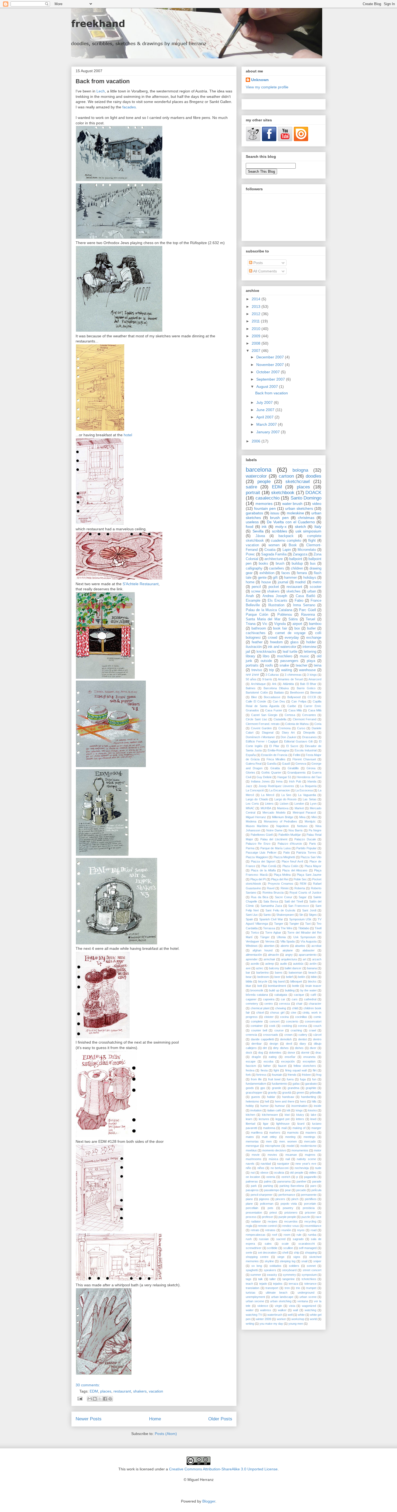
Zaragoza (300, 554)
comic (317, 1016)
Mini (314, 817)
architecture (273, 559)
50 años (251, 679)
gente (262, 578)
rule (299, 1234)
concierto (292, 1021)
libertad (250, 1123)
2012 (256, 314)
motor (317, 1150)
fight (276, 1070)
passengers (289, 661)
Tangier (294, 923)
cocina (284, 1016)
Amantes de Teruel (290, 679)
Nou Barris (295, 830)
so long (256, 1265)
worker (281, 1319)
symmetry (289, 1274)
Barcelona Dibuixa (276, 688)
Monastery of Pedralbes (280, 821)
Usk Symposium (304, 937)
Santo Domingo (306, 498)
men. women (288, 1141)
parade (316, 1181)
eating (273, 1056)
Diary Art (288, 732)
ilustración (254, 647)
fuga (303, 1079)
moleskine (295, 513)
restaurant (122, 1391)
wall (295, 1310)
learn (249, 1119)
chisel (260, 1012)
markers (274, 1132)
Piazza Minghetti (284, 857)
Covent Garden (261, 728)
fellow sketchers (305, 1065)
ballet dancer (293, 968)
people (264, 481)
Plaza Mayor (313, 866)
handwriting (308, 1096)
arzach (316, 959)
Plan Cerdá (268, 866)
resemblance (312, 1225)
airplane (287, 950)
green (300, 1092)
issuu (274, 513)
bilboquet (296, 981)
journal (283, 582)
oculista (279, 1172)
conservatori (313, 1021)
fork (248, 1074)
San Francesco (298, 905)
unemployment (255, 1296)
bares (278, 972)
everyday (292, 638)
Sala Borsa (270, 901)
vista (292, 1305)
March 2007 (267, 424)
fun (314, 1079)
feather (257, 642)
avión (313, 963)
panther (302, 1181)
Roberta (299, 888)
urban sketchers (299, 508)
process (251, 1216)
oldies (313, 1172)
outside (266, 661)
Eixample (253, 600)
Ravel (270, 888)
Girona (311, 768)
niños (260, 1168)
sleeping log (287, 1261)
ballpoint (295, 559)
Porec (250, 554)
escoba (268, 1061)
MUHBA (266, 808)
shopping (311, 1252)
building (290, 990)
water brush (292, 503)
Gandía (272, 763)
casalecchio (267, 498)
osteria (270, 1176)
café (313, 994)
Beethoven (297, 692)
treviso (256, 670)
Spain (249, 919)
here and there (284, 1101)
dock (249, 1052)
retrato (255, 1230)
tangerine (288, 1279)
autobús (298, 963)
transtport (271, 1288)
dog (260, 1052)
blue (248, 985)
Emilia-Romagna (278, 750)
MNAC (250, 808)
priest (273, 1212)
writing (250, 1323)
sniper (317, 1261)
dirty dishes (281, 1048)
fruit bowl (274, 1079)
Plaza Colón (290, 866)
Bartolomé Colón (257, 692)
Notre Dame (274, 830)
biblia (249, 981)
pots (270, 1208)
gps (262, 1088)
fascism (251, 1065)
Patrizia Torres (306, 852)
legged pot (282, 1119)
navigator (283, 1163)
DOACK (313, 492)
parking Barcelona (292, 1185)
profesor (267, 1216)
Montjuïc (310, 821)
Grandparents (296, 772)
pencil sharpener (262, 1194)
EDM (94, 1391)
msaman (291, 1154)
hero (303, 1101)
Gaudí (286, 763)
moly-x (281, 526)
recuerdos (291, 1221)
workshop (297, 1319)
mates (250, 1136)
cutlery (302, 1034)
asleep (269, 963)
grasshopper (254, 1092)
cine (293, 1012)
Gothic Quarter (271, 772)
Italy (317, 526)
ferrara (302, 573)
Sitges (313, 914)
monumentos (299, 1150)
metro (316, 582)
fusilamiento (279, 1083)
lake (313, 1114)
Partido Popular (306, 848)
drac (318, 1052)
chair (299, 1003)
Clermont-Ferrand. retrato (263, 723)
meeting (290, 1136)
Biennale (315, 692)
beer (277, 976)
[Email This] (89, 1398)
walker (282, 1310)
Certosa (290, 715)
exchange (313, 638)
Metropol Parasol (304, 812)
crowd (272, 638)
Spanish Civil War (271, 919)
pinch (294, 1199)
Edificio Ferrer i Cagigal (262, 741)
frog (318, 1074)
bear (249, 976)
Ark (274, 683)
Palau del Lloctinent (273, 839)
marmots (293, 1132)
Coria (317, 723)
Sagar (303, 897)
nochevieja (302, 1168)
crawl (312, 1030)
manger (316, 1128)
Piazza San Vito (311, 857)
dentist (302, 1039)
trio (298, 1288)
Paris (312, 843)
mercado (310, 1141)
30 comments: (88, 1385)
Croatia (269, 550)
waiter (250, 1310)
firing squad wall (296, 1070)
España (251, 755)
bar (248, 972)
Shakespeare (285, 914)
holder (311, 642)
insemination (299, 1105)
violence (262, 1305)
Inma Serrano (304, 605)
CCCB (312, 697)
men (269, 1141)
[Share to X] (100, 1398)
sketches (293, 591)
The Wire (286, 928)
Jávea (260, 536)
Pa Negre (315, 830)
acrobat (316, 945)
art (304, 959)
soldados (275, 1265)
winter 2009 (263, 1319)
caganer (251, 999)
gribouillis (315, 1092)
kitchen (250, 1114)
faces (285, 573)
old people (296, 1172)
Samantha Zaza (271, 905)
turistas (250, 1292)
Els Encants (277, 600)
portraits (252, 665)
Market (299, 808)
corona (302, 1025)
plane (249, 1203)
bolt (259, 985)
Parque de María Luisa (275, 848)
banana (312, 968)
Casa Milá (315, 710)
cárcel (317, 1034)
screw (255, 591)
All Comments (264, 271)
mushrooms (253, 1159)
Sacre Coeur (283, 897)
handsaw (288, 1096)
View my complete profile (267, 87)
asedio (255, 963)
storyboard (289, 1270)
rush (249, 1239)
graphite (311, 1088)
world (313, 1319)
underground (306, 1292)
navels (250, 1163)
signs (296, 1256)
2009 (256, 336)
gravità (286, 1092)
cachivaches (255, 633)
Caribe (291, 706)
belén (301, 976)
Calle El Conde (256, 701)
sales (268, 1243)
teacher (301, 665)
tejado (263, 1283)
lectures (264, 1119)
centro (268, 1003)
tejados (277, 1283)
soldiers (294, 1265)
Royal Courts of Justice (305, 892)
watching (310, 1310)
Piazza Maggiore (257, 857)
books (263, 563)
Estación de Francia (274, 755)
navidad (266, 1163)
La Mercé (267, 795)
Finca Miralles (276, 759)
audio (283, 963)
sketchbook (282, 492)
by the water (308, 990)
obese (264, 1172)
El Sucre (292, 746)
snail (304, 1261)
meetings (309, 1136)
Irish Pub (295, 781)
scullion (288, 1248)
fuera (290, 1079)
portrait (253, 492)
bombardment (277, 985)
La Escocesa (304, 790)
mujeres (310, 1154)
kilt (288, 1110)
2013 (256, 306)
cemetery (252, 1003)
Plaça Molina (282, 874)
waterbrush (274, 1314)
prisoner (310, 1212)
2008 (256, 343)
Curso (301, 728)
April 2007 (265, 417)
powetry (288, 1208)
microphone (272, 1145)
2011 (256, 321)
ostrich (285, 1176)
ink (264, 526)
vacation (156, 1391)
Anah (250, 596)
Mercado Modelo (274, 812)
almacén (273, 954)
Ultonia (281, 937)
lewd (313, 1119)
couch (317, 1025)
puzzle (305, 1216)
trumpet (311, 1288)
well (290, 1314)
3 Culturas (272, 674)
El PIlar (274, 746)
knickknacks (266, 652)
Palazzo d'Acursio (290, 843)
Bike (254, 697)
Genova (300, 763)
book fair (280, 628)
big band (279, 981)
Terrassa (269, 928)
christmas (306, 517)
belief (289, 976)
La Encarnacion (279, 790)
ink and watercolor (282, 647)
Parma (250, 848)
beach (312, 972)
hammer (290, 578)
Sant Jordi (309, 910)
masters (310, 1132)
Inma (279, 781)
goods (250, 1088)
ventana (302, 1301)
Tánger (265, 937)
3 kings (312, 674)
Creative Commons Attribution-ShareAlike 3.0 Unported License (223, 1469)
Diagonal (267, 732)
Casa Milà (295, 710)
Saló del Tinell (293, 901)
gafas (296, 1083)
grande (276, 1088)
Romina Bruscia (273, 892)
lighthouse (283, 1123)
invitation (256, 1110)
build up (274, 990)
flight (312, 540)
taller (273, 1279)
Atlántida (288, 683)
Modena (251, 821)
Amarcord (314, 679)
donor (291, 1052)
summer (255, 1274)
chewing (280, 1008)
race (318, 1216)
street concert (312, 1270)
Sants (267, 914)
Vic (264, 624)
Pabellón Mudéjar (289, 834)
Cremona (284, 728)
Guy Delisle (264, 777)
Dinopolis (309, 732)
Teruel (310, 619)
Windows (252, 945)
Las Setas (309, 799)
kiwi (287, 1114)
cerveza (284, 1003)
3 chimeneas (293, 674)
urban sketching (280, 1301)
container (257, 1025)
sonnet (311, 1265)
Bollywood (294, 697)
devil (289, 1043)
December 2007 (270, 357)
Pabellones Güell (262, 834)
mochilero (284, 656)
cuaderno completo (286, 540)
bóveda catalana (257, 994)
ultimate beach (276, 1292)
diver (313, 1048)
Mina (302, 817)
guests (255, 1096)
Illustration (276, 605)
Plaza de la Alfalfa (263, 870)
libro (266, 656)
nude (318, 1168)
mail (284, 1128)
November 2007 (270, 364)
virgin (278, 1305)
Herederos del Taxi (309, 777)
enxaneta (309, 1056)
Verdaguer (252, 941)
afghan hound (262, 950)
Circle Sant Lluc (256, 719)
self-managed (308, 1248)
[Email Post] (79, 1398)
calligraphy (254, 568)
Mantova (282, 808)
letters (300, 1119)
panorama (284, 1181)
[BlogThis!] (94, 1398)
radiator (256, 1221)
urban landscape (282, 1296)
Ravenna (308, 615)
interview (309, 647)
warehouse (307, 670)
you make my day (271, 1323)
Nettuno (302, 826)
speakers (270, 1270)
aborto (285, 945)
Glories (250, 772)
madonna (269, 1128)
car (283, 999)
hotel (128, 435)
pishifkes (311, 1199)
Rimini (284, 888)
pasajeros (252, 1190)
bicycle (262, 981)
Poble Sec (300, 879)
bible (314, 976)
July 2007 (265, 402)
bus (313, 563)
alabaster (308, 950)
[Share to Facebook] (105, 1398)
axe (248, 968)
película (316, 1190)
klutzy (300, 1114)
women (274, 545)
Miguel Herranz (256, 817)
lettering (310, 652)
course (279, 1030)
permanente (309, 1194)
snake (284, 665)
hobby (250, 1105)
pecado (301, 1190)
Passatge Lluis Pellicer (261, 852)
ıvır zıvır (252, 675)
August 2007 (267, 386)
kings (299, 1110)
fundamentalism (256, 1083)
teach (249, 1283)
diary (303, 1043)
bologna (300, 470)
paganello (310, 1176)
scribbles (279, 531)
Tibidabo (303, 928)
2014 (256, 299)
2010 (256, 329)
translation (252, 1288)
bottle (295, 985)
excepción (288, 1061)
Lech (100, 91)
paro (313, 1185)
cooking (287, 1025)
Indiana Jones (260, 781)
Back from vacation (103, 81)
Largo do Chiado (257, 799)
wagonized (309, 1305)
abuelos (300, 945)
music (304, 656)
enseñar (290, 1056)
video (316, 503)
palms (268, 1181)
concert (275, 1021)
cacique (299, 994)
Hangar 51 (284, 777)
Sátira (293, 619)
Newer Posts (89, 1418)
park (254, 1185)
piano (249, 1199)
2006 (256, 441)
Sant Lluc (252, 914)
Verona (269, 941)
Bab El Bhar (308, 683)
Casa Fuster (273, 710)
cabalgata (280, 994)
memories (263, 503)
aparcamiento (308, 954)
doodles (313, 476)
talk (260, 1279)
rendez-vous (290, 1225)
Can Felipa (298, 701)
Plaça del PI (258, 879)
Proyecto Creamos (280, 883)
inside (317, 1105)
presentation (254, 1212)
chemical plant (260, 1008)
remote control (267, 1225)
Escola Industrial (306, 750)
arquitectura (289, 959)
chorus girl (277, 1012)
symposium (309, 1274)
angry (289, 954)
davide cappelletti (262, 1039)
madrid (300, 582)
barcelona (258, 469)
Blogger (208, 1501)
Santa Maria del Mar (263, 619)
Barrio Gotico (306, 688)
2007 (256, 350)
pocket (273, 587)
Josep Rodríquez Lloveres (276, 786)
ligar (265, 1123)
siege (280, 1256)
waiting (286, 670)
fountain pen (265, 508)
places (105, 1391)
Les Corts (252, 803)
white (301, 1314)
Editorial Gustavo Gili (298, 741)
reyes (301, 1230)
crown (288, 1034)
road (314, 1230)
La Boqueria (308, 786)
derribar (256, 1043)
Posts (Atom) (166, 1433)
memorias (252, 1141)
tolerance (310, 1283)
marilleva (257, 1132)
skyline (269, 1261)
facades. (129, 107)
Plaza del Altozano (294, 870)
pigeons (264, 1199)
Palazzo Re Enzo (258, 843)
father (267, 1065)
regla (249, 1225)
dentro (317, 1039)
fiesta (264, 1070)
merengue (252, 1145)
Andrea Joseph (275, 596)
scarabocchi (306, 1243)
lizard (300, 1123)
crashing (296, 1030)
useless (252, 522)
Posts (257, 263)
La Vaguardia (307, 795)
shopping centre (257, 1256)
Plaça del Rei (279, 879)
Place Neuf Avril (292, 861)
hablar (271, 1096)
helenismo (252, 1101)
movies (272, 1154)
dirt (265, 1048)
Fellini (296, 755)
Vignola (280, 624)
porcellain (252, 1208)
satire (251, 486)
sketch (300, 526)
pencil (256, 587)
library (250, 656)
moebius (251, 1150)
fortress (261, 1074)
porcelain (310, 1203)
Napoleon (282, 826)
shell (285, 1252)
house (266, 582)
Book (293, 545)
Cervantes (309, 715)
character (315, 1003)
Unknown (260, 80)
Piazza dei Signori (263, 861)
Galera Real (253, 763)
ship (296, 1252)
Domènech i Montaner (260, 737)
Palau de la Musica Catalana (269, 610)
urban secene (255, 1301)
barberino (262, 972)
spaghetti (252, 1270)
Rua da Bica (259, 897)
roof (274, 1234)
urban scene (308, 1296)
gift (275, 578)
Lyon (313, 803)
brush (280, 563)
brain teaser (313, 985)
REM (303, 883)
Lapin (286, 550)
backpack (286, 536)
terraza (293, 1283)
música (273, 1159)
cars (295, 999)
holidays (309, 578)
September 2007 (271, 379)
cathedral (310, 999)
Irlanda (311, 781)
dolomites (275, 1052)
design (274, 1043)
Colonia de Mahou (297, 723)
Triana (250, 624)
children (297, 568)
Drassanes (309, 737)
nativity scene (306, 1159)
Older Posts (220, 1418)
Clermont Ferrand (305, 719)
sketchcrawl (297, 481)
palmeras (252, 1181)
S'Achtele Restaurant (141, 584)
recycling (310, 1221)
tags (248, 1279)
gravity (272, 1092)
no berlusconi (279, 1168)
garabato (311, 1083)
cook (272, 1025)
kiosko (312, 1110)
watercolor (256, 476)
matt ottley (269, 1136)
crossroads (270, 1034)
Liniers (269, 803)
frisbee (306, 1074)
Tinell (318, 928)
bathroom (258, 628)
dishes (299, 1048)
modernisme (308, 1145)
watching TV (254, 1314)
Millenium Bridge (282, 817)
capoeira (268, 999)
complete (257, 1021)
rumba (312, 1234)
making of (298, 1128)
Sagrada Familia (274, 554)
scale (285, 1243)
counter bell (259, 1030)
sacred (280, 1239)
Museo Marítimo (257, 826)
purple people (287, 1216)
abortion (269, 945)
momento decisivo (274, 1150)
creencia (251, 1034)
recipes (272, 1221)
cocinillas (301, 1016)
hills (314, 1101)
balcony (274, 968)
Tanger (278, 923)
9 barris (267, 679)
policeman (266, 1203)
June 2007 (265, 410)
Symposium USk (300, 919)
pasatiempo (271, 1190)
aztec (259, 968)
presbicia (309, 1208)
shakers (140, 1391)
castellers (276, 568)
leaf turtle (290, 652)
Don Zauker (289, 737)
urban (311, 591)
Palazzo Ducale (305, 839)
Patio (286, 852)
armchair (269, 959)
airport (297, 624)
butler (311, 628)
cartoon (286, 476)
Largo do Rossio (285, 799)
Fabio (299, 600)
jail (248, 652)
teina (317, 665)
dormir (305, 1052)
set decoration (267, 1252)
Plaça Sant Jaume (309, 874)
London (299, 803)
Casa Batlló (305, 596)
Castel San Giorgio (264, 715)
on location (253, 1176)
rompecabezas (255, 1234)
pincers (280, 1199)
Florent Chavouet (304, 759)
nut (253, 1172)
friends (292, 1074)
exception (309, 1061)
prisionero (290, 1212)
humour (280, 1105)
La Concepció (255, 790)
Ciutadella (280, 719)
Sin (301, 914)
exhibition (267, 573)
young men (295, 1323)
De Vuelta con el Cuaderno (291, 522)
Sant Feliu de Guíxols (280, 910)
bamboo (315, 624)
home (250, 582)
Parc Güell (307, 610)
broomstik (256, 990)
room (287, 1234)
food (249, 526)
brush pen (279, 517)
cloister (269, 1016)
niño (248, 1168)
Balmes (250, 688)
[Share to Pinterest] (110, 1398)
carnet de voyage (290, 633)
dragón (256, 1056)
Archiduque (258, 683)
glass (294, 642)
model (290, 1145)
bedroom (263, 976)
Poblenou (284, 615)
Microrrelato (307, 550)
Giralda (275, 768)
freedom (276, 642)
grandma (293, 1088)
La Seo (286, 795)
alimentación (254, 954)
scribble (272, 1248)
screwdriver (253, 1248)
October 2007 (268, 372)
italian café (274, 1110)
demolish (286, 1039)
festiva (250, 1070)
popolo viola (289, 1203)
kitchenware (270, 1114)
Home (155, 1418)
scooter (315, 587)
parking (268, 1185)
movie (256, 1154)
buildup (297, 563)
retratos (270, 1230)
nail (287, 1159)
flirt (315, 1070)
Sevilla (258, 531)
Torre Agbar (273, 932)
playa (311, 661)
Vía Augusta (309, 941)
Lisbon (284, 803)
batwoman (295, 972)
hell (267, 1101)
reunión (286, 1230)
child (295, 1008)
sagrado (298, 1239)
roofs (269, 665)
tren (287, 1288)
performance (286, 1194)
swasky (272, 1274)
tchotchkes (309, 1279)
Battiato (279, 692)
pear (288, 1190)
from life (256, 1079)
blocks (312, 981)
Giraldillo (293, 768)
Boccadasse (272, 697)
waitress (265, 1310)
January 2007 (268, 432)
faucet (282, 1065)
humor (264, 1105)
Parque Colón (257, 615)
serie (249, 1252)
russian (264, 1239)
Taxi (308, 923)
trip (271, 670)
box (297, 628)
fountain (277, 1074)
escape (250, 1061)
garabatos (254, 513)
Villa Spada (287, 941)
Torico (255, 932)
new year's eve (305, 1163)
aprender (252, 959)
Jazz (249, 786)
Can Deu (279, 701)
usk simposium (308, 531)
